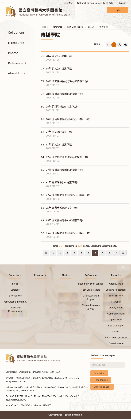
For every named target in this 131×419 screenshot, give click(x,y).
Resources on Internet (15, 302)
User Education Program (91, 298)
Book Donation (116, 326)
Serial (15, 284)
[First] (46, 253)
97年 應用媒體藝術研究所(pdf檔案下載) (65, 197)
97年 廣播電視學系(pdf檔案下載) (62, 172)
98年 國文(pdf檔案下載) (56, 58)
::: (2, 2)
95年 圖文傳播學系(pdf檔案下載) (62, 222)
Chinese (122, 3)
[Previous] (53, 253)
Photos (13, 53)
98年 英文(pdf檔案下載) (56, 70)
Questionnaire (116, 343)
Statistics (116, 302)
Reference (15, 63)
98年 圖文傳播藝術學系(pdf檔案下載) (64, 83)
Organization (116, 284)
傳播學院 (103, 27)
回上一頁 (125, 44)
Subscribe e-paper (103, 355)
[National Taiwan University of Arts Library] (41, 11)
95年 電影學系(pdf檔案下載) (59, 210)
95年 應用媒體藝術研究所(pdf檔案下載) (65, 235)
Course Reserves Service (91, 307)
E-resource (16, 42)
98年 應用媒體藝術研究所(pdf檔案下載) (65, 121)
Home (45, 27)
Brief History (116, 296)
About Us (15, 73)
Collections (16, 32)
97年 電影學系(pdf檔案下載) (59, 184)
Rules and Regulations (115, 337)
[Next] (116, 253)
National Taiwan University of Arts (95, 3)
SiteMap (68, 3)
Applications (116, 319)
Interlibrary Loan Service (90, 284)
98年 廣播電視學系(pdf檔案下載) (62, 96)
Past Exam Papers (75, 27)
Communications (116, 314)
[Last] (123, 253)
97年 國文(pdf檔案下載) (56, 134)
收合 (123, 267)
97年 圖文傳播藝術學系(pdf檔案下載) (64, 159)
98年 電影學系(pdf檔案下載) (59, 108)
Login (117, 10)
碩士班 (91, 27)
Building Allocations (116, 290)
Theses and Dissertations (15, 310)
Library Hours (116, 308)
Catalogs (15, 290)
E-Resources (15, 296)
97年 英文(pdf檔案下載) (56, 146)
